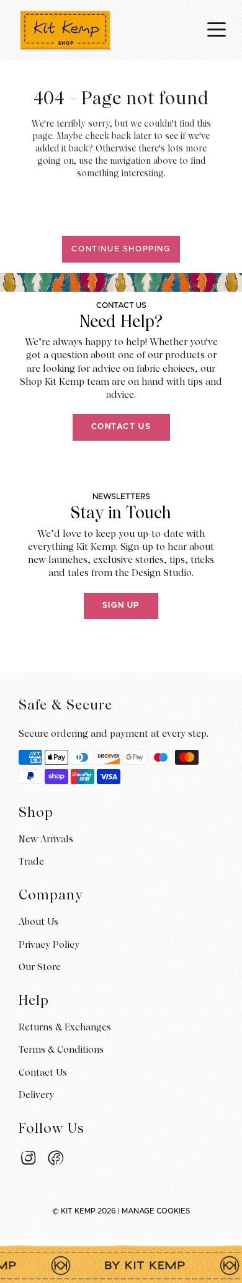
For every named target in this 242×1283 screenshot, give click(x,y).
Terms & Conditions (61, 1049)
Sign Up (121, 605)
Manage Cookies (156, 1211)
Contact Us (121, 427)
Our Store (40, 967)
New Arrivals (46, 839)
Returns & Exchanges (65, 1027)
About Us (38, 921)
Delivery (36, 1095)
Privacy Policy (49, 944)
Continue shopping (120, 249)
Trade (31, 861)
